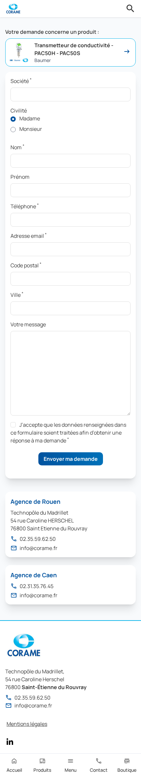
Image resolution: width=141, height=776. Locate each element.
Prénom (20, 176)
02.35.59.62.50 (38, 538)
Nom (17, 147)
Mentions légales (27, 723)
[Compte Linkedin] (10, 741)
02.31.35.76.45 (36, 586)
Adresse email (28, 235)
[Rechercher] (130, 8)
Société (20, 81)
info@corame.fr (38, 548)
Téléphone (24, 206)
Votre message (28, 324)
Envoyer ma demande (71, 458)
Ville (16, 294)
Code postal (25, 265)
